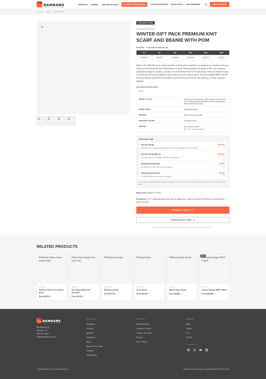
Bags (88, 341)
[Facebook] (188, 350)
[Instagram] (194, 350)
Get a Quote (220, 4)
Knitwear (90, 350)
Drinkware (90, 324)
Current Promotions (135, 4)
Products (83, 4)
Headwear (90, 337)
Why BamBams (193, 4)
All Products (91, 355)
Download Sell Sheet (181, 220)
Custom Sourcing (159, 4)
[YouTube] (200, 350)
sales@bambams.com (46, 336)
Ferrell (189, 337)
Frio (188, 332)
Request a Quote (181, 210)
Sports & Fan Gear (94, 346)
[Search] (205, 4)
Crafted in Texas (110, 4)
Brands (94, 4)
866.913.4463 (43, 333)
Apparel (49, 12)
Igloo (188, 324)
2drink (189, 328)
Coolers (89, 328)
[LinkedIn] (206, 350)
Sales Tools (177, 4)
